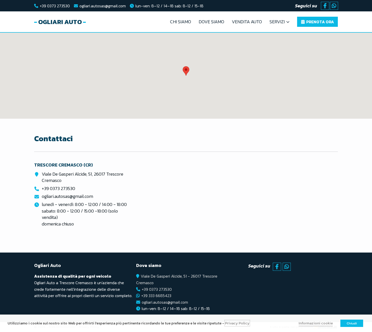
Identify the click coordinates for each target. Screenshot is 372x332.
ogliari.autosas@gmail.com (102, 6)
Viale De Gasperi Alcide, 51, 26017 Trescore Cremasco (82, 177)
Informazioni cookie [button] (316, 323)
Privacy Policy (237, 323)
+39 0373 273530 (55, 6)
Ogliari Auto (60, 22)
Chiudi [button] (352, 323)
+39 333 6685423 (156, 296)
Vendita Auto (247, 21)
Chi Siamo (180, 21)
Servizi (277, 21)
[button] (186, 71)
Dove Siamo (211, 21)
